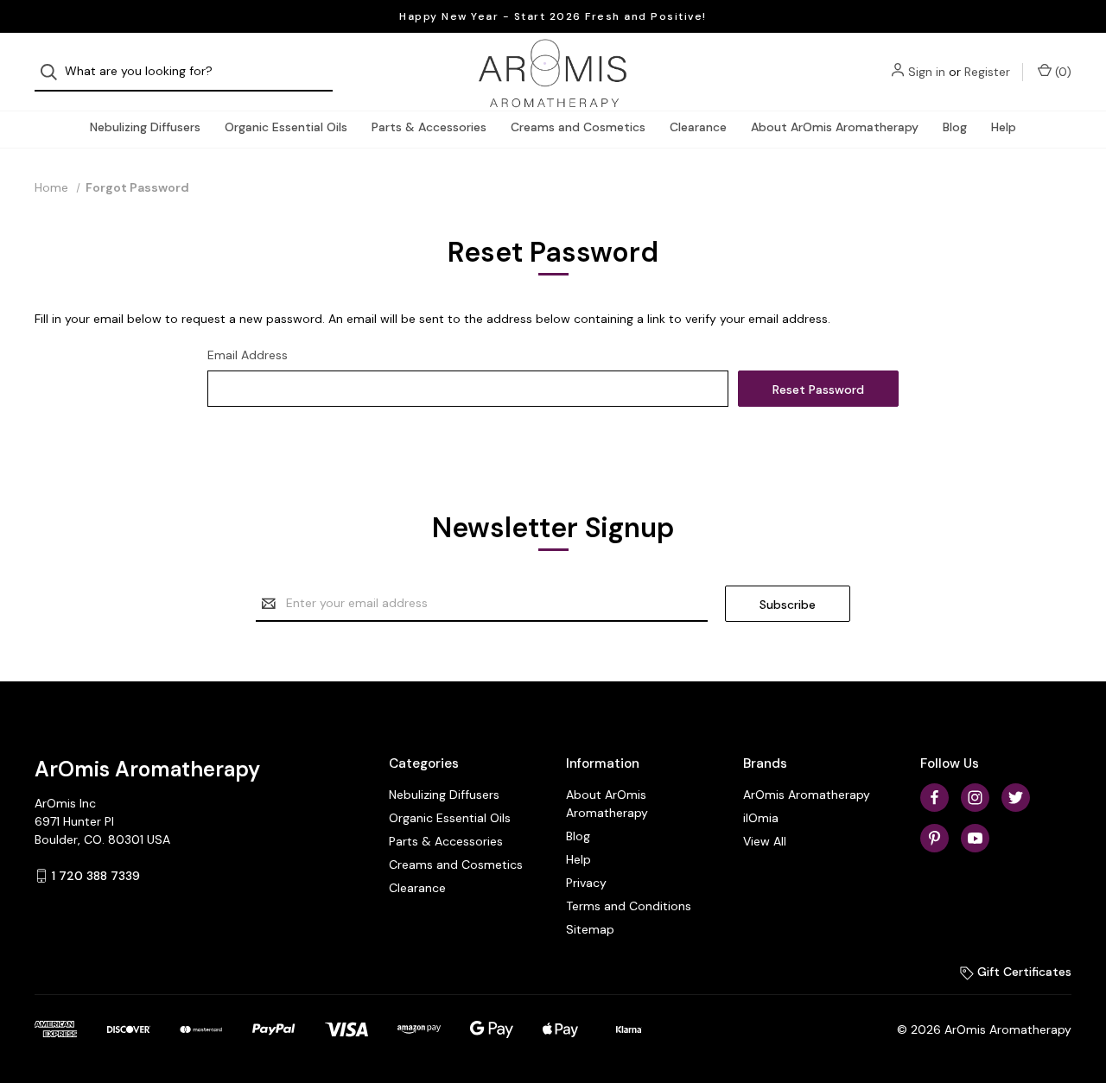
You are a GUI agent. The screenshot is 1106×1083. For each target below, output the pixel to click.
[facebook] (934, 797)
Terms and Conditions (628, 906)
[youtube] (975, 838)
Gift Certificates (1022, 971)
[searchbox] (184, 72)
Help (1003, 127)
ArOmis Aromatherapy (806, 794)
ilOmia (761, 818)
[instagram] (975, 797)
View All (764, 841)
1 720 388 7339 (96, 876)
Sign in (926, 71)
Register (987, 71)
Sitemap (590, 929)
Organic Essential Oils (286, 127)
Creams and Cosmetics (578, 127)
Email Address (247, 355)
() (1061, 71)
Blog (955, 127)
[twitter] (1015, 797)
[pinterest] (934, 838)
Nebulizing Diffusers (145, 127)
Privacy (586, 882)
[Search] (54, 72)
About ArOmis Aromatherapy (834, 127)
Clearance (698, 127)
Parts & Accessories (429, 127)
